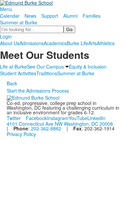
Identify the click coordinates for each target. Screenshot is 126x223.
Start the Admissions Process (38, 90)
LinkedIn (96, 118)
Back (12, 83)
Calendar (9, 15)
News (30, 15)
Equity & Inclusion (88, 66)
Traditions (46, 73)
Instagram (58, 118)
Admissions (31, 43)
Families (91, 15)
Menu (6, 9)
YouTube (78, 118)
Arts (92, 43)
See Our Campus (45, 66)
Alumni (70, 15)
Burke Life (77, 43)
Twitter (14, 118)
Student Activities (18, 73)
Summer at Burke (18, 22)
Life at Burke (13, 66)
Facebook (36, 118)
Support (49, 15)
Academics (55, 43)
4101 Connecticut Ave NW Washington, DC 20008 (60, 123)
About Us (9, 43)
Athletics (106, 43)
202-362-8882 (46, 128)
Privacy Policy (21, 134)
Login (6, 36)
